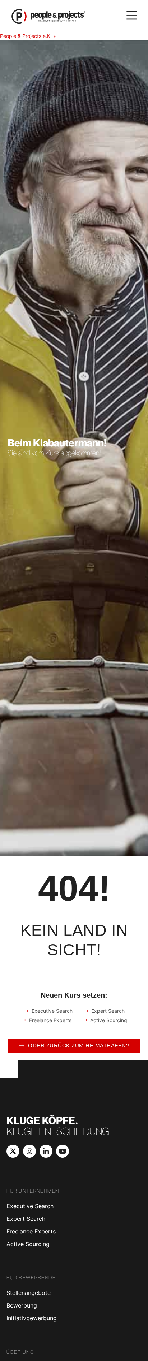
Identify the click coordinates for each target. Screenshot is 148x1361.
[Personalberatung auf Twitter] (12, 1151)
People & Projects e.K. (26, 36)
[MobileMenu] (131, 15)
